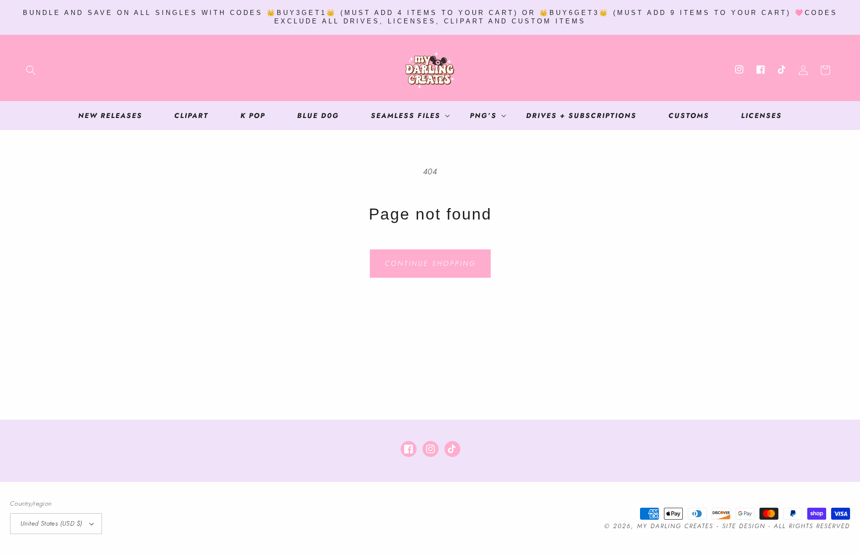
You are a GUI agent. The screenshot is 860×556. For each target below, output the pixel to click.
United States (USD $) (51, 523)
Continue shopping (430, 263)
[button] (31, 70)
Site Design (743, 526)
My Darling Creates (675, 526)
